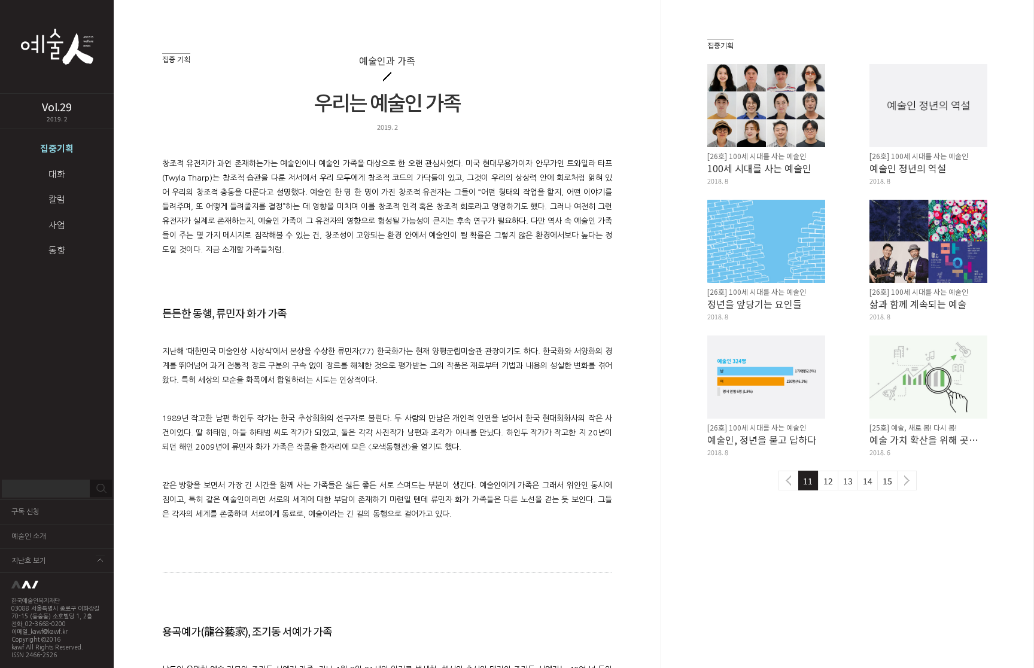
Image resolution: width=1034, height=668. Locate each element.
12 (828, 481)
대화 (56, 173)
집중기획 (57, 148)
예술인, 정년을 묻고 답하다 (761, 439)
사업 (56, 224)
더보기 (100, 560)
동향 (56, 249)
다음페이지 (907, 480)
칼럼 (56, 199)
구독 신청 (25, 512)
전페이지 (788, 480)
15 (887, 481)
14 (867, 481)
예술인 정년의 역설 (907, 168)
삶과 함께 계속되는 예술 (917, 304)
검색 (101, 489)
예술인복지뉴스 (57, 46)
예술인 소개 (28, 536)
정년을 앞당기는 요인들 (754, 304)
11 (808, 481)
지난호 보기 (28, 561)
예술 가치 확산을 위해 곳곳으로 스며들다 (928, 439)
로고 (56, 585)
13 (848, 481)
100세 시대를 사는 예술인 (759, 168)
